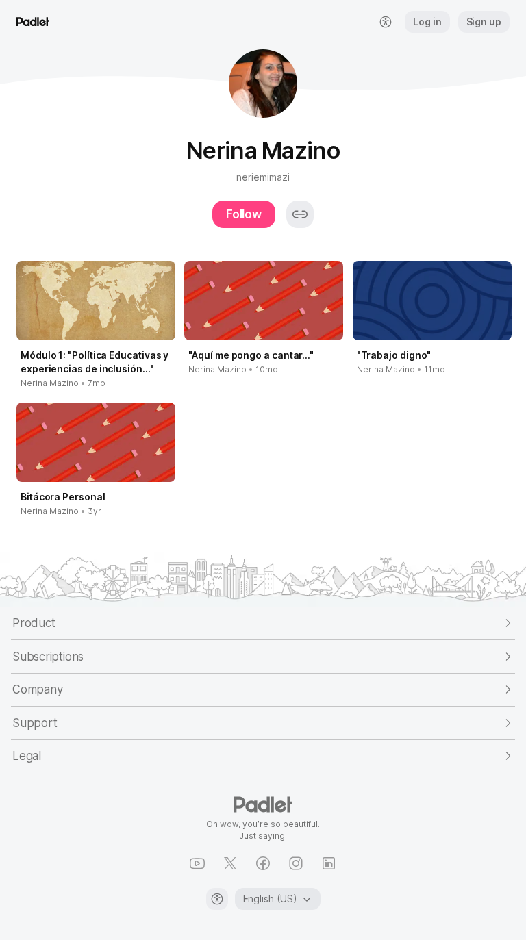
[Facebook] (263, 863)
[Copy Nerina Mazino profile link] (300, 214)
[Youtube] (197, 863)
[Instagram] (296, 863)
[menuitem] (386, 22)
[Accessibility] (217, 899)
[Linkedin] (329, 863)
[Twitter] (230, 863)
